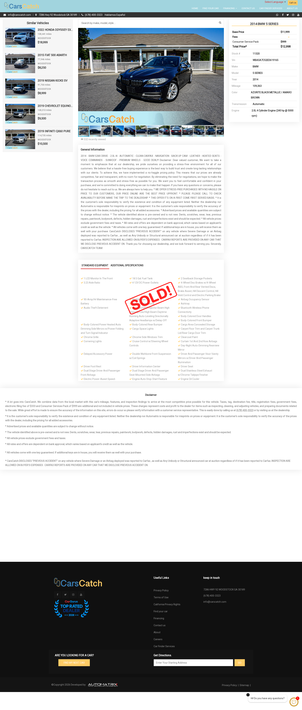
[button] (221, 31)
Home (195, 8)
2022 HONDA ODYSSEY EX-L (55, 29)
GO (239, 662)
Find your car (161, 611)
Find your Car (211, 8)
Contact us (160, 625)
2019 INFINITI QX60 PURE (54, 131)
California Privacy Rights (167, 604)
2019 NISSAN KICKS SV (52, 80)
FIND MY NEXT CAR (74, 662)
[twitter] (288, 14)
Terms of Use (161, 597)
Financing (229, 8)
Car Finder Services (270, 8)
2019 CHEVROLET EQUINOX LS (55, 106)
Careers (158, 639)
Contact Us (248, 8)
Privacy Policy (161, 590)
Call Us (292, 2)
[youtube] (298, 14)
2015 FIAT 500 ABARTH (52, 55)
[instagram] (293, 14)
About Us (292, 8)
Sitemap (244, 685)
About (157, 632)
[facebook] (283, 14)
